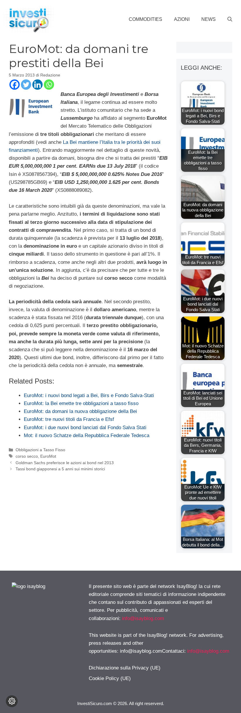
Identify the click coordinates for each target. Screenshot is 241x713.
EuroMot (48, 456)
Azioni (182, 19)
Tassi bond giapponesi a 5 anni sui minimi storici (60, 469)
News (208, 19)
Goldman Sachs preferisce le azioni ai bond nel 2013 (65, 462)
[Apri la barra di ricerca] (230, 19)
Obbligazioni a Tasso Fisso (40, 449)
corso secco (27, 456)
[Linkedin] (37, 84)
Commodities (145, 19)
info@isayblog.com (143, 618)
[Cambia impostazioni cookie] (12, 701)
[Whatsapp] (49, 84)
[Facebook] (14, 84)
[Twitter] (26, 84)
